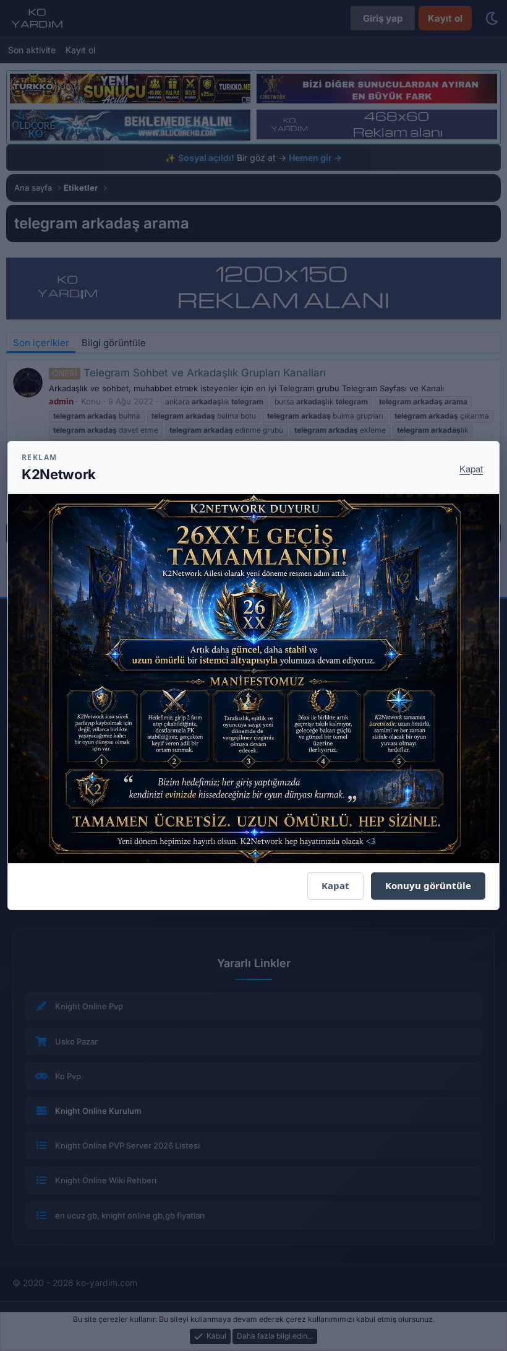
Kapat (471, 468)
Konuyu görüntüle (428, 885)
